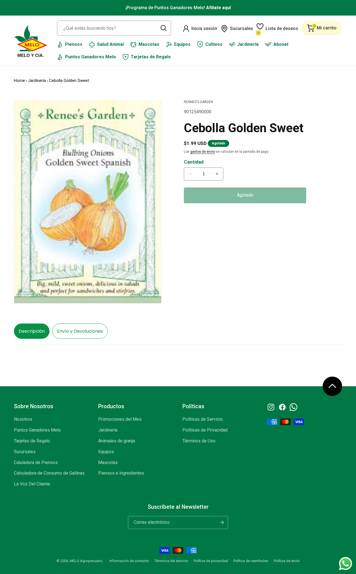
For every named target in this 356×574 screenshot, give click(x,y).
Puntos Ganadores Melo (37, 430)
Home (19, 80)
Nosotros (23, 419)
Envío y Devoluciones (80, 331)
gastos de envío (202, 152)
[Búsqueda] (163, 28)
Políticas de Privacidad (205, 430)
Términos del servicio (171, 561)
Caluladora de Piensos (36, 462)
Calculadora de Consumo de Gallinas (49, 473)
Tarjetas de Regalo (32, 440)
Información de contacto (129, 561)
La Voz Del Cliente (32, 484)
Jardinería (37, 80)
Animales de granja (116, 440)
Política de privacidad (211, 561)
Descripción (32, 331)
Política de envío (287, 561)
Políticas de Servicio (202, 419)
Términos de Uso (199, 440)
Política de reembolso (250, 561)
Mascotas (108, 462)
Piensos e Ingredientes (121, 473)
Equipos (106, 451)
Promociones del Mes (120, 419)
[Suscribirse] (222, 522)
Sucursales (25, 451)
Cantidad (194, 162)
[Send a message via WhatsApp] (345, 563)
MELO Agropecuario (86, 561)
